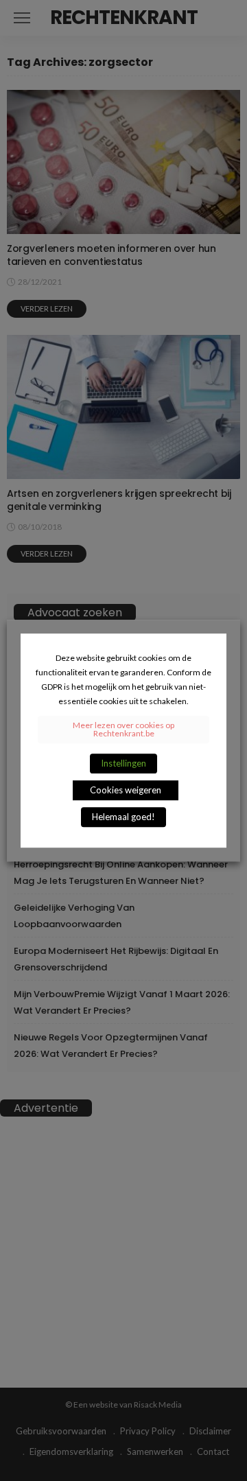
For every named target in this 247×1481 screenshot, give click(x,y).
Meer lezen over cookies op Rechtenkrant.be (123, 729)
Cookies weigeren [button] (125, 789)
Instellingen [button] (123, 763)
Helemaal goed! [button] (123, 816)
